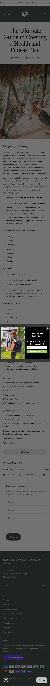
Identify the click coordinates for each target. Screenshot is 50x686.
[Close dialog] (47, 329)
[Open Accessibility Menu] (6, 680)
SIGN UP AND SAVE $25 (37, 351)
